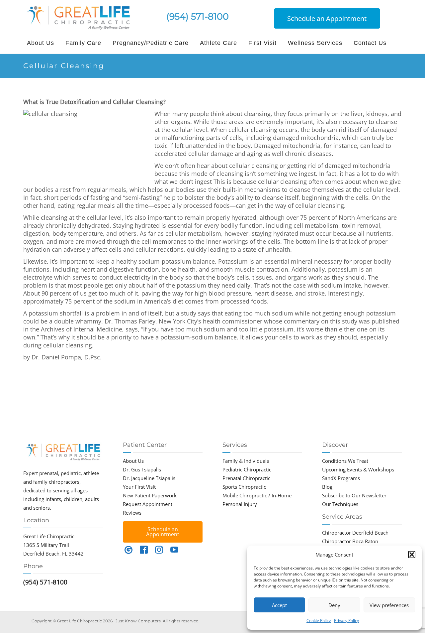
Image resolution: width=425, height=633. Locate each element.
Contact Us (370, 43)
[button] (411, 554)
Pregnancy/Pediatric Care (151, 43)
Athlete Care (218, 43)
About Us (40, 43)
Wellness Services (315, 43)
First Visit (262, 43)
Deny (334, 605)
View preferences (389, 605)
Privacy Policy (346, 620)
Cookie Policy (318, 620)
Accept (279, 605)
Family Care (83, 43)
